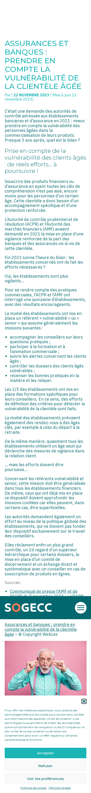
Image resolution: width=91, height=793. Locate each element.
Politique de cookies (33, 788)
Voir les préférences (45, 778)
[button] (84, 701)
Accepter (45, 753)
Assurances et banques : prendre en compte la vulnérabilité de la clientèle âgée (41, 629)
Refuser (45, 766)
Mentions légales (60, 788)
